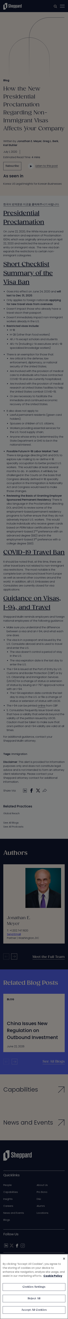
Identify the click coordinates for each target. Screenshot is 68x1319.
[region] (34, 1286)
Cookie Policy (52, 1276)
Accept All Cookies (34, 1310)
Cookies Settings (34, 1286)
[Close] (64, 1258)
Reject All (34, 1298)
